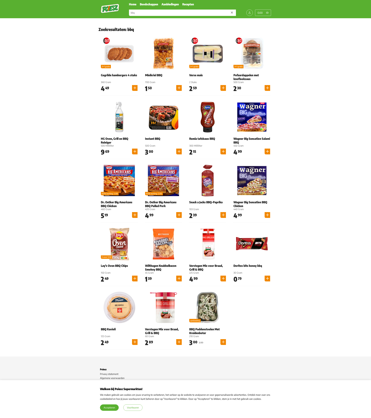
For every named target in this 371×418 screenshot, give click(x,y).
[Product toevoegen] (135, 88)
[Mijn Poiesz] (249, 13)
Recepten (188, 4)
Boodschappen (149, 4)
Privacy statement (109, 374)
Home (132, 4)
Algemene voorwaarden (112, 378)
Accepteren (109, 407)
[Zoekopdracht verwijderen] (232, 13)
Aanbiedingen (170, 4)
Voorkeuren (133, 407)
